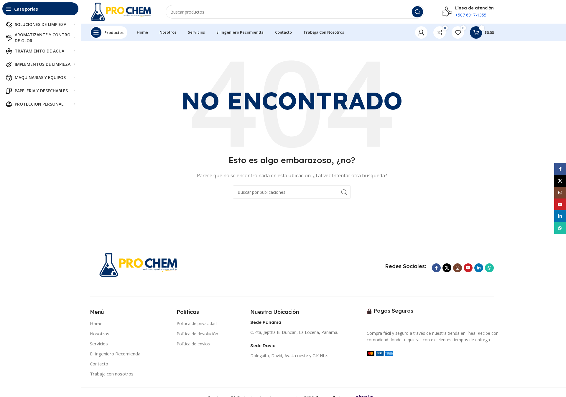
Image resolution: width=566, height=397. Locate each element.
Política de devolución (197, 334)
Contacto (99, 364)
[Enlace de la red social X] (446, 267)
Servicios (99, 344)
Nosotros (99, 334)
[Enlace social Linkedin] (478, 267)
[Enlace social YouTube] (468, 267)
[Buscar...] (417, 11)
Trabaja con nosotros (112, 374)
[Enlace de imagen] (139, 264)
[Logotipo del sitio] (122, 11)
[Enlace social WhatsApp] (489, 267)
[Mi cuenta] (421, 32)
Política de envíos (193, 344)
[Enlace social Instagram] (457, 267)
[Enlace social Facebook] (436, 267)
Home (96, 324)
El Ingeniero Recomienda (115, 354)
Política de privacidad (197, 323)
